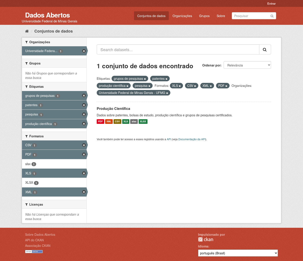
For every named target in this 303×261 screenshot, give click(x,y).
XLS (126, 121)
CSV (117, 121)
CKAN (205, 239)
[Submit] (272, 15)
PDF (100, 121)
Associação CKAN (37, 245)
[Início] (27, 31)
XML (108, 121)
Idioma (203, 246)
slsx (134, 121)
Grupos (204, 16)
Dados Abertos (47, 14)
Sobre (221, 16)
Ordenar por (211, 65)
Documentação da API (191, 139)
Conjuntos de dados (151, 16)
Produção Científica (113, 108)
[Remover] (145, 78)
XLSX (143, 121)
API (169, 139)
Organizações (182, 16)
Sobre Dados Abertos (40, 234)
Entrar (271, 3)
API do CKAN (34, 240)
